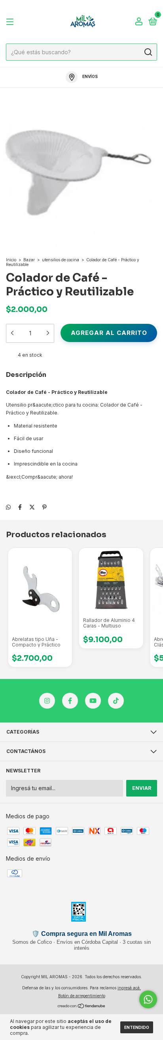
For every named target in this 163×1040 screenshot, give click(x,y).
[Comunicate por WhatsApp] (148, 999)
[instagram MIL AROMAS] (47, 701)
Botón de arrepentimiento (81, 995)
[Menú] (11, 22)
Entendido (136, 1027)
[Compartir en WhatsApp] (8, 507)
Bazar (29, 259)
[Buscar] (147, 52)
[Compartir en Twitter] (32, 507)
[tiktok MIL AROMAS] (116, 701)
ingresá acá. (129, 987)
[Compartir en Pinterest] (44, 507)
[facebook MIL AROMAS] (70, 701)
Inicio (11, 259)
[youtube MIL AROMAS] (93, 701)
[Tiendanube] (81, 1006)
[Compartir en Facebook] (20, 507)
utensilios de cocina (60, 259)
